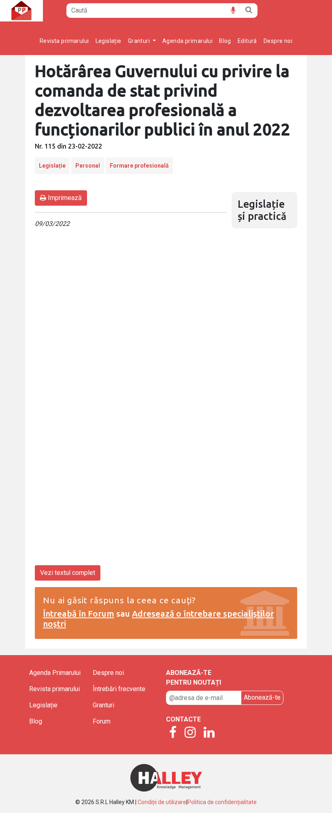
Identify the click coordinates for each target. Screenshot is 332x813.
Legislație (108, 41)
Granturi (103, 705)
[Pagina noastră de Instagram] (190, 732)
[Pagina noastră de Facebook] (173, 732)
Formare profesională (139, 165)
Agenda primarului (187, 41)
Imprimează (64, 198)
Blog (225, 41)
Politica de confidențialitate (222, 802)
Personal (87, 165)
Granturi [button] (139, 41)
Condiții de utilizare (162, 802)
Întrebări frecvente (119, 689)
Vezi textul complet (67, 573)
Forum (102, 721)
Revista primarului (64, 41)
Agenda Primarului (55, 673)
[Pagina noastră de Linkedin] (209, 732)
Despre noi (278, 41)
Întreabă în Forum (78, 613)
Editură (247, 41)
